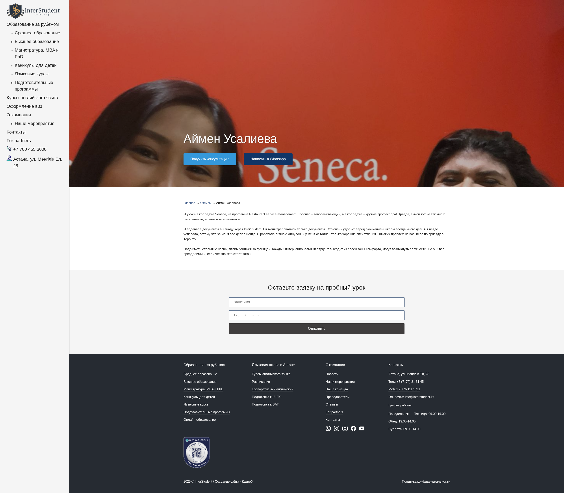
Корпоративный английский (272, 389)
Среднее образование (37, 32)
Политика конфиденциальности (426, 481)
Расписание (261, 381)
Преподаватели (337, 397)
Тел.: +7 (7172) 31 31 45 (406, 381)
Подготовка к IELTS (266, 397)
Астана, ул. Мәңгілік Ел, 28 (37, 162)
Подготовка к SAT (265, 404)
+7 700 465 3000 (29, 149)
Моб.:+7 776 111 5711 (404, 389)
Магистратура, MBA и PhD (37, 53)
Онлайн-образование (200, 419)
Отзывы (332, 404)
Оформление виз (24, 106)
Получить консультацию (209, 159)
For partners (19, 140)
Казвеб (247, 481)
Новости (332, 374)
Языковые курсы (31, 73)
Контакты (16, 132)
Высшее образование (37, 41)
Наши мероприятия (34, 123)
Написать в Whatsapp (268, 159)
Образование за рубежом (33, 24)
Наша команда (337, 389)
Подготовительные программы (34, 85)
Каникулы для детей (36, 65)
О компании (19, 114)
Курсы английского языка (32, 97)
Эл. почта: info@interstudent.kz (411, 397)
